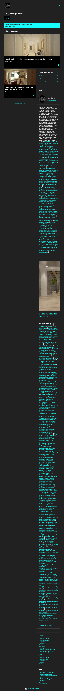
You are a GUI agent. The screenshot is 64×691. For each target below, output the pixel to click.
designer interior (50, 187)
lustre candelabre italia (50, 543)
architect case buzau (46, 246)
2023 (40, 75)
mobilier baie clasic (49, 344)
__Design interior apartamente (48, 675)
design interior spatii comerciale (48, 198)
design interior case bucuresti (46, 148)
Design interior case (46, 648)
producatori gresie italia (46, 220)
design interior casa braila (46, 481)
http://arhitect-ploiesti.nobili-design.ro (46, 433)
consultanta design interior (47, 520)
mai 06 (44, 81)
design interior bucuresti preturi (46, 147)
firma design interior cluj (51, 580)
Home (7, 18)
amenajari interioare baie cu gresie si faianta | (47, 237)
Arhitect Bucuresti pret (47, 651)
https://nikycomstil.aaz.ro (46, 615)
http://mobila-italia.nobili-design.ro (46, 400)
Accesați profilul (51, 100)
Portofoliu (42, 646)
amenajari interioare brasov (46, 249)
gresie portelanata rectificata (47, 216)
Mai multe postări (20, 103)
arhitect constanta (45, 407)
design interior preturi (45, 189)
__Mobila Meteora (44, 682)
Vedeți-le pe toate (10, 26)
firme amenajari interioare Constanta (47, 414)
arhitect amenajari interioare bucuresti (48, 189)
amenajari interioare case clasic (48, 522)
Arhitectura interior (46, 653)
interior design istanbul (47, 251)
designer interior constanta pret (48, 143)
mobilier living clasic (45, 326)
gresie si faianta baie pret (47, 223)
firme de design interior (51, 334)
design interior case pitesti (46, 530)
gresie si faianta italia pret (46, 217)
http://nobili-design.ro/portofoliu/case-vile (47, 381)
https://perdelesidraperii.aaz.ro (48, 613)
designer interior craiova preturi (47, 164)
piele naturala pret (52, 528)
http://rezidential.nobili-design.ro (48, 573)
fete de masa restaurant (47, 407)
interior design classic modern (48, 517)
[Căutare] (59, 5)
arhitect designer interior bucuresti (47, 513)
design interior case (48, 197)
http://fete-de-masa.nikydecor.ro (48, 405)
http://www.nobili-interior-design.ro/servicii (47, 494)
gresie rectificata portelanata (47, 231)
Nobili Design (51, 98)
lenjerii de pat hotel (44, 544)
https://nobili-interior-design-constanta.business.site (48, 387)
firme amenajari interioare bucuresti (48, 505)
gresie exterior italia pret (46, 226)
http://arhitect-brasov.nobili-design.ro (46, 425)
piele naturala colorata (51, 330)
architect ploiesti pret (45, 170)
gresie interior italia (44, 219)
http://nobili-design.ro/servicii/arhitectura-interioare (48, 375)
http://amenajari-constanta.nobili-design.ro (47, 428)
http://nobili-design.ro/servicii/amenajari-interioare (47, 370)
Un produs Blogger (33, 688)
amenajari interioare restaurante (46, 178)
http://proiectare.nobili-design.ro (48, 568)
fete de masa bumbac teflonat (46, 512)
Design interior (44, 638)
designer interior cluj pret (46, 209)
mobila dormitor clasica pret (47, 516)
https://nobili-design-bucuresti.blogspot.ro (45, 617)
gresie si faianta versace (48, 221)
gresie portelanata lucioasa (47, 233)
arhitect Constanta (44, 476)
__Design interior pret (45, 679)
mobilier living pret (51, 377)
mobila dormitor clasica (46, 348)
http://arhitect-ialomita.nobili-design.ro (46, 459)
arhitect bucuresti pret (50, 141)
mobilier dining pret (46, 331)
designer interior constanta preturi (46, 202)
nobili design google (46, 574)
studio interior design (45, 211)
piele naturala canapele (45, 336)
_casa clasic (42, 680)
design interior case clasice (47, 484)
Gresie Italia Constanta (45, 625)
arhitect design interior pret (48, 388)
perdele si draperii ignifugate (47, 364)
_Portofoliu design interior (46, 672)
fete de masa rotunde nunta (48, 349)
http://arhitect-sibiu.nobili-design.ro (46, 464)
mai (41, 78)
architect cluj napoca (48, 168)
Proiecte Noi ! (43, 683)
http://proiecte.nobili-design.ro (49, 557)
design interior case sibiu (46, 483)
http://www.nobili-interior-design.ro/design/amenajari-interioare (47, 489)
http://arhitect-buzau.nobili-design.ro (46, 455)
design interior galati (45, 497)
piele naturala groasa (45, 339)
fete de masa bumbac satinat (48, 344)
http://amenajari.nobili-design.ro (48, 555)
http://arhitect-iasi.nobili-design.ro (46, 469)
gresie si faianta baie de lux (46, 224)
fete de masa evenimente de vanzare (48, 358)
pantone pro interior (52, 385)
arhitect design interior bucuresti (48, 355)
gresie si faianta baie (45, 525)
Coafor (41, 654)
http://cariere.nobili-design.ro (47, 558)
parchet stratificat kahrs (46, 396)
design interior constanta (46, 204)
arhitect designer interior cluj (47, 519)
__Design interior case (45, 674)
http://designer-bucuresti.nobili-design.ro (47, 450)
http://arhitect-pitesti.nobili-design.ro (46, 445)
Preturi (42, 643)
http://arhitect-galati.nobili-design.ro (46, 441)
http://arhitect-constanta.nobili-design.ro (47, 420)
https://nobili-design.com (46, 404)
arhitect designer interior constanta (48, 336)
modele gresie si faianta (49, 214)
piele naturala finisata (47, 332)
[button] (58, 65)
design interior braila (52, 244)
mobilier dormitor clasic (46, 325)
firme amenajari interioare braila (46, 504)
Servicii (41, 645)
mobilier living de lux (45, 361)
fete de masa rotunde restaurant (48, 346)
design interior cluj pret (46, 378)
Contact (41, 664)
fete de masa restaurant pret (47, 499)
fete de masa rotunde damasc (47, 390)
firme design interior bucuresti (47, 351)
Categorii (41, 656)
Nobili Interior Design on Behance (47, 478)
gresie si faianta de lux (50, 230)
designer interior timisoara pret (48, 208)
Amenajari (43, 641)
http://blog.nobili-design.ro (47, 402)
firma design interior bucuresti (48, 477)
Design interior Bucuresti (47, 649)
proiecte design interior (51, 157)
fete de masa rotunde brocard (48, 352)
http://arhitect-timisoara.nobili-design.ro (46, 474)
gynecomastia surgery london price (47, 595)
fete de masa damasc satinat (48, 354)
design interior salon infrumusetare (45, 159)
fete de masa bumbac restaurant (47, 362)
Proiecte (41, 637)
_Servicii (41, 677)
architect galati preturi (50, 182)
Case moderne (44, 640)
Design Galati (44, 659)
